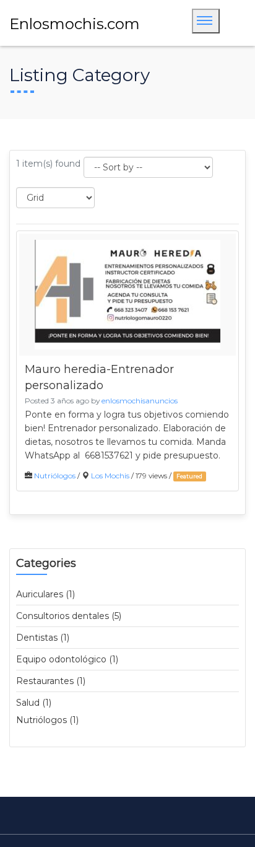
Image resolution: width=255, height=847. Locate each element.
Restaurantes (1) (50, 681)
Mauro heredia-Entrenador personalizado (99, 377)
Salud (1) (33, 702)
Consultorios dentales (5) (68, 615)
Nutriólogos (55, 475)
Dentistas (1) (42, 637)
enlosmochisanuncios (140, 400)
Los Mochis (110, 475)
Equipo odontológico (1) (67, 659)
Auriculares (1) (45, 594)
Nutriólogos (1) (47, 720)
